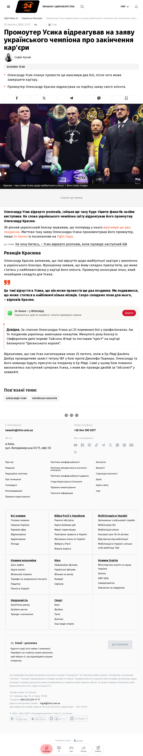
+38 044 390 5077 (85, 430)
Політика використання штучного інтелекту (69, 469)
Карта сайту (102, 485)
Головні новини (20, 520)
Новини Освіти (108, 560)
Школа (102, 573)
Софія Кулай (22, 57)
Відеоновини (18, 534)
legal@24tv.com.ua (50, 703)
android (19, 718)
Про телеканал (13, 479)
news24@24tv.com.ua (19, 430)
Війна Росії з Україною (69, 515)
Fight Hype (65, 236)
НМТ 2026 (103, 578)
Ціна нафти (17, 564)
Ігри (98, 491)
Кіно (57, 560)
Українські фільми (64, 569)
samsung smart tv (78, 718)
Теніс (57, 614)
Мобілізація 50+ (107, 525)
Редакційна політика (16, 474)
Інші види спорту (64, 623)
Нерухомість (19, 600)
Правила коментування (63, 487)
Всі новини (18, 515)
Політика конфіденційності (65, 462)
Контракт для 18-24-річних (113, 534)
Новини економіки (23, 560)
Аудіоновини (18, 539)
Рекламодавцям (13, 491)
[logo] (27, 6)
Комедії (58, 579)
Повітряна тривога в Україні (70, 534)
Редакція (10, 468)
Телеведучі (11, 485)
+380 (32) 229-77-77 (30, 699)
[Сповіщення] (136, 6)
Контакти (101, 462)
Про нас (9, 462)
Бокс (57, 604)
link (75, 445)
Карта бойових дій (65, 525)
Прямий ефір (18, 529)
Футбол (58, 609)
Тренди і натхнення (22, 614)
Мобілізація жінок (108, 529)
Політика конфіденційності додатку (70, 476)
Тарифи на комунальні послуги (29, 579)
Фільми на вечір (63, 574)
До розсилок (120, 644)
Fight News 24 (11, 18)
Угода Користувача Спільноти (66, 482)
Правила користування (17, 497)
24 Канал (21, 236)
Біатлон (58, 619)
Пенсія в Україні (20, 588)
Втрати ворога (62, 548)
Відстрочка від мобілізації (113, 539)
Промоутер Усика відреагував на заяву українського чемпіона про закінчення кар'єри (92, 18)
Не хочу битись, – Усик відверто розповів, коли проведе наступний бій (71, 244)
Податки (15, 583)
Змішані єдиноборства (58, 6)
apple (38, 718)
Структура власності (107, 474)
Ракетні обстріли (64, 520)
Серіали (58, 583)
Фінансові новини (21, 574)
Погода (15, 543)
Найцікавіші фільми (65, 564)
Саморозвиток (106, 583)
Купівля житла (19, 609)
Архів (98, 479)
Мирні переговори (65, 529)
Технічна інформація (62, 493)
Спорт (58, 600)
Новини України (20, 525)
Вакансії (100, 468)
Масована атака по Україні (69, 539)
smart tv (57, 718)
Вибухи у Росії (62, 543)
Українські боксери (32, 18)
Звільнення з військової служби (116, 520)
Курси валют (18, 569)
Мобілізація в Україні (112, 515)
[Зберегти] (126, 98)
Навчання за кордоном (111, 587)
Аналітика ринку (20, 604)
